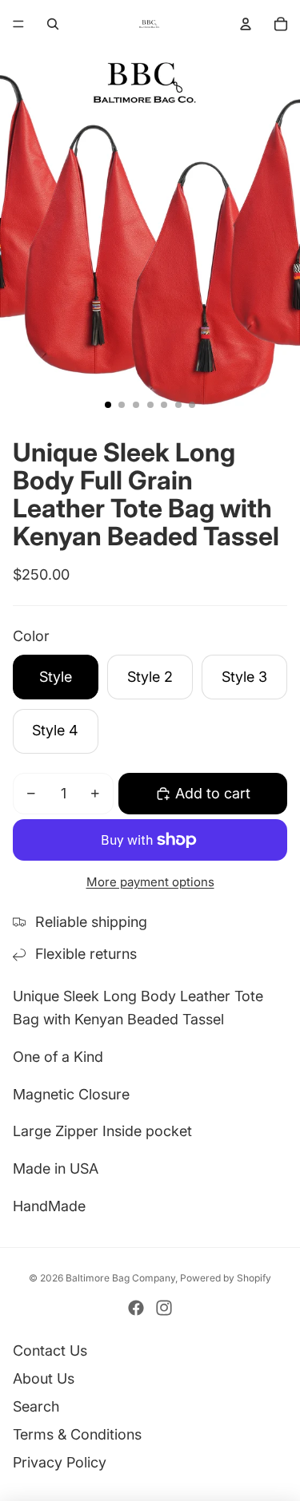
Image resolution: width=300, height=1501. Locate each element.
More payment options (150, 881)
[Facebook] (136, 1307)
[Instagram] (164, 1307)
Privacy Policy (59, 1462)
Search (36, 1406)
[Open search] (52, 24)
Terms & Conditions (77, 1434)
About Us (43, 1378)
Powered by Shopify (225, 1278)
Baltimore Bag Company (120, 1278)
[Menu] (18, 24)
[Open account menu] (245, 24)
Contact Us (50, 1350)
